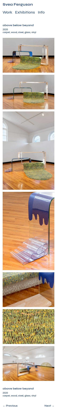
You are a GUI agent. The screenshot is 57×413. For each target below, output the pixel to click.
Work (7, 12)
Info (41, 12)
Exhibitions (25, 12)
